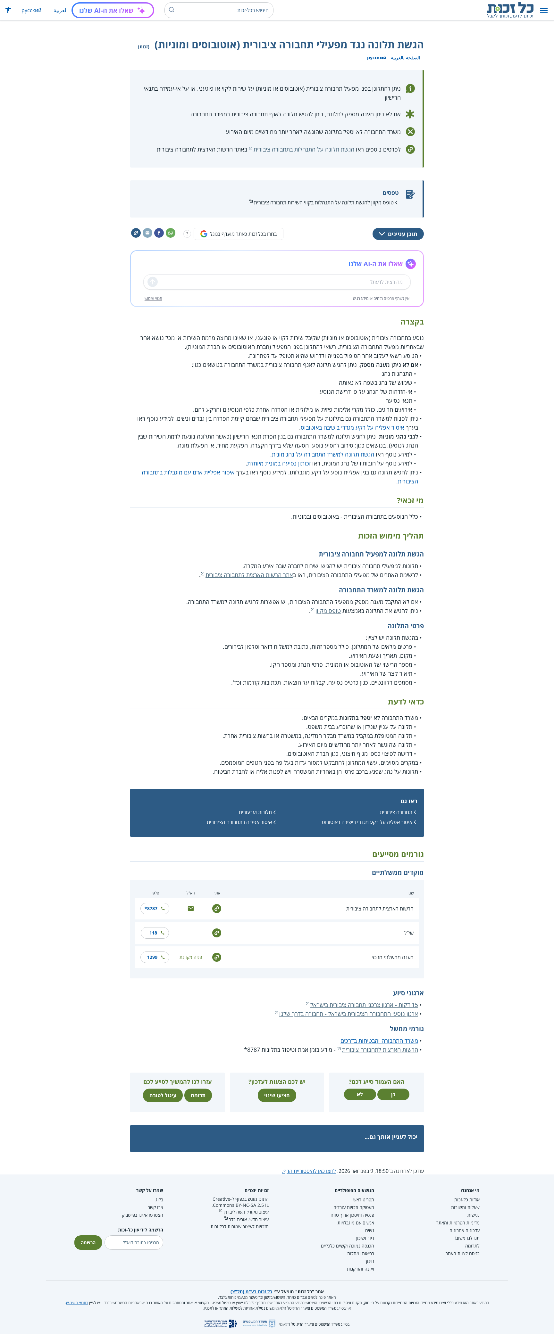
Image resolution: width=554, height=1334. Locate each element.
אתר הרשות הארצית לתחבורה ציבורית (249, 575)
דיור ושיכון (365, 1238)
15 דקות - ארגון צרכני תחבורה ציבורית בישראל (364, 1005)
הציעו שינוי (277, 1095)
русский (31, 10)
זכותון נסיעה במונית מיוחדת (279, 463)
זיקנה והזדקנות (360, 1269)
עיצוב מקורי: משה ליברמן (246, 1212)
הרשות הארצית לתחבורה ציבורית (380, 908)
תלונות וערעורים (255, 812)
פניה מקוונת (191, 957)
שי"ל (409, 932)
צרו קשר (155, 1207)
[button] (543, 10)
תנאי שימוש (153, 298)
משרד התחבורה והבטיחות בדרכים (379, 1040)
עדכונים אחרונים (464, 1230)
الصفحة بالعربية (405, 57)
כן (393, 1094)
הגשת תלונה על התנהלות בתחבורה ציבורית (304, 149)
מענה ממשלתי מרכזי (393, 957)
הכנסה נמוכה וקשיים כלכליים (347, 1246)
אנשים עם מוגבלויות (356, 1223)
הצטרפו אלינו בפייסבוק (142, 1215)
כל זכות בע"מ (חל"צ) (251, 1292)
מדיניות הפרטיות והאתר (458, 1223)
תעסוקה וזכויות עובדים (353, 1207)
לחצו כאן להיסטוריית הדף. (309, 1170)
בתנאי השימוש (77, 1302)
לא (360, 1094)
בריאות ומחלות (360, 1253)
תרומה (198, 1095)
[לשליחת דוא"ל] (190, 908)
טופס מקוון (328, 610)
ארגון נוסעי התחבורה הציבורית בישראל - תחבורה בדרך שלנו (348, 1013)
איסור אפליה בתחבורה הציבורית (239, 822)
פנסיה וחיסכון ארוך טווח (352, 1215)
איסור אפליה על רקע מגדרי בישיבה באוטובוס (352, 427)
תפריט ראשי (363, 1200)
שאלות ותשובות (465, 1207)
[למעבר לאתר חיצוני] (216, 908)
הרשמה (88, 1242)
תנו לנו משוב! (467, 1238)
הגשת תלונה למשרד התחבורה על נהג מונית (323, 454)
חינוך (369, 1261)
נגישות (473, 1215)
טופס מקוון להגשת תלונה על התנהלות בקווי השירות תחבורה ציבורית (324, 202)
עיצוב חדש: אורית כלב (249, 1219)
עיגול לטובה (162, 1095)
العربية (61, 10)
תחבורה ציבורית (396, 812)
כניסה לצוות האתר (463, 1253)
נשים (369, 1230)
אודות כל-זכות (467, 1200)
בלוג (159, 1200)
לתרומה (472, 1246)
